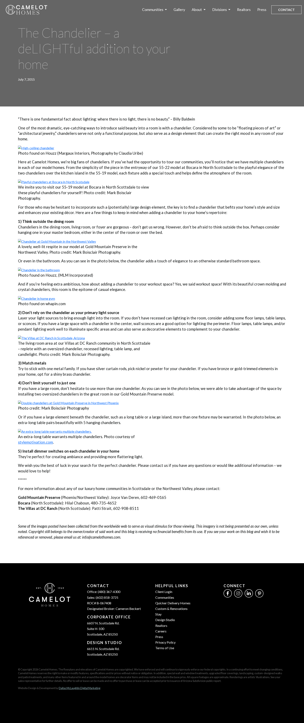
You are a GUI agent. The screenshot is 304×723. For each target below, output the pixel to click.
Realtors (244, 9)
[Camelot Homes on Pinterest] (259, 593)
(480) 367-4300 (109, 592)
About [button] (197, 9)
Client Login (163, 592)
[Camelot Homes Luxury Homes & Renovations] (26, 10)
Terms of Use (164, 648)
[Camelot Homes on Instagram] (238, 593)
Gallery (179, 9)
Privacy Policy (165, 642)
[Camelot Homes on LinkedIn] (249, 593)
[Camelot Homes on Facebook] (228, 593)
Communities (164, 597)
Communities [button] (153, 9)
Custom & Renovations (171, 609)
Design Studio (165, 620)
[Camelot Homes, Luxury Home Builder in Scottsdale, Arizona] (49, 594)
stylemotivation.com (35, 442)
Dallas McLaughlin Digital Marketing (79, 688)
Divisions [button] (219, 9)
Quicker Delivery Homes (172, 603)
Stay (158, 614)
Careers (160, 631)
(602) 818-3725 (107, 597)
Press (261, 9)
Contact (286, 10)
